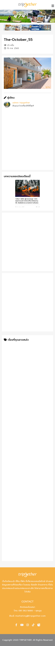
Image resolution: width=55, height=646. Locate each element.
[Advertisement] (27, 140)
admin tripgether (21, 102)
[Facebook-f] (16, 625)
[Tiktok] (33, 625)
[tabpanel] (27, 16)
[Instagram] (27, 625)
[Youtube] (22, 625)
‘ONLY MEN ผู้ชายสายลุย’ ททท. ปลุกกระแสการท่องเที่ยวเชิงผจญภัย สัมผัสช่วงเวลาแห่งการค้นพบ (26, 201)
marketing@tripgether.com (30, 615)
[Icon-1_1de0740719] (39, 625)
